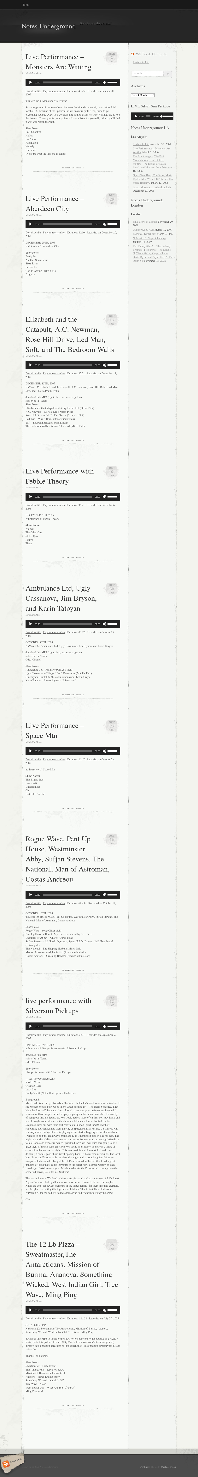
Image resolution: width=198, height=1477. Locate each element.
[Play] (30, 82)
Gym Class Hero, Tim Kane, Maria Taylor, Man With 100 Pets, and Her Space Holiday (153, 178)
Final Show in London (145, 221)
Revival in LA (141, 62)
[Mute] (104, 82)
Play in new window (54, 91)
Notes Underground (49, 25)
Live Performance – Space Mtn (55, 730)
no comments (68, 167)
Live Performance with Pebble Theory (60, 476)
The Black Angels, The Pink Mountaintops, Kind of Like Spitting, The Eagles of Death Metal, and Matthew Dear (149, 161)
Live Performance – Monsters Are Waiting (58, 61)
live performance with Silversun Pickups (58, 1005)
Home (25, 5)
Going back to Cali (143, 229)
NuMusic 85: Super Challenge (149, 238)
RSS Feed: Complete (151, 54)
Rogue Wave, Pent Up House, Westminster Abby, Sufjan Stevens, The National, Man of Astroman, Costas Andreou (68, 858)
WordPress (145, 1466)
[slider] (113, 82)
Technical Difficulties (144, 234)
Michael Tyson (168, 1466)
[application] (73, 82)
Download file (33, 91)
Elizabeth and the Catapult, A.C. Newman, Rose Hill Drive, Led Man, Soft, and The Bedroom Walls (70, 334)
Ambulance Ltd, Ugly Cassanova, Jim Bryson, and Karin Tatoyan (61, 598)
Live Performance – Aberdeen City (55, 203)
